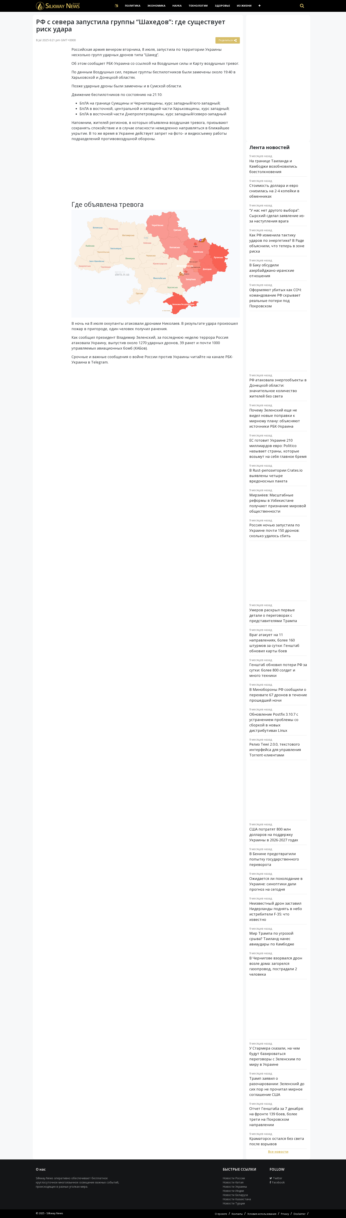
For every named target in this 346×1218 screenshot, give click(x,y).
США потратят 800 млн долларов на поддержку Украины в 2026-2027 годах (273, 834)
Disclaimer (300, 1214)
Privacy (285, 1214)
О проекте (221, 1214)
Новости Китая (233, 1182)
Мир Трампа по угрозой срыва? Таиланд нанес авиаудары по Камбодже (271, 938)
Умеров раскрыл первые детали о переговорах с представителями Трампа (273, 615)
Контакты (237, 1214)
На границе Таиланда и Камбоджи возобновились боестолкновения (273, 166)
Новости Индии (233, 1191)
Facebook (278, 1182)
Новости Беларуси (235, 1195)
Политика (132, 5)
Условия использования (261, 1214)
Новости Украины (235, 1186)
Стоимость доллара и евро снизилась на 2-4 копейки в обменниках (274, 191)
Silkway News (54, 1213)
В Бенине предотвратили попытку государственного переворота (274, 859)
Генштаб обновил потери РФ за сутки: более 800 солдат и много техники (278, 670)
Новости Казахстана (237, 1199)
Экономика (156, 5)
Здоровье (222, 5)
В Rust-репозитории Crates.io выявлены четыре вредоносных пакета (276, 475)
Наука (177, 5)
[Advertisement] (50, 109)
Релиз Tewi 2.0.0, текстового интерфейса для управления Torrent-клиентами (275, 749)
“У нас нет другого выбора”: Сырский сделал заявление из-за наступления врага (277, 215)
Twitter (277, 1178)
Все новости (278, 1151)
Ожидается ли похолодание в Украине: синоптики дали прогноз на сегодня (276, 884)
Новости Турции (234, 1203)
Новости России (234, 1178)
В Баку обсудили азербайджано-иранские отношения (271, 270)
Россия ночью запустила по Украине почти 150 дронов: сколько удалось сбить (274, 530)
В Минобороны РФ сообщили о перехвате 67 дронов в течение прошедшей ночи (278, 695)
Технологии (198, 5)
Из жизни (244, 5)
